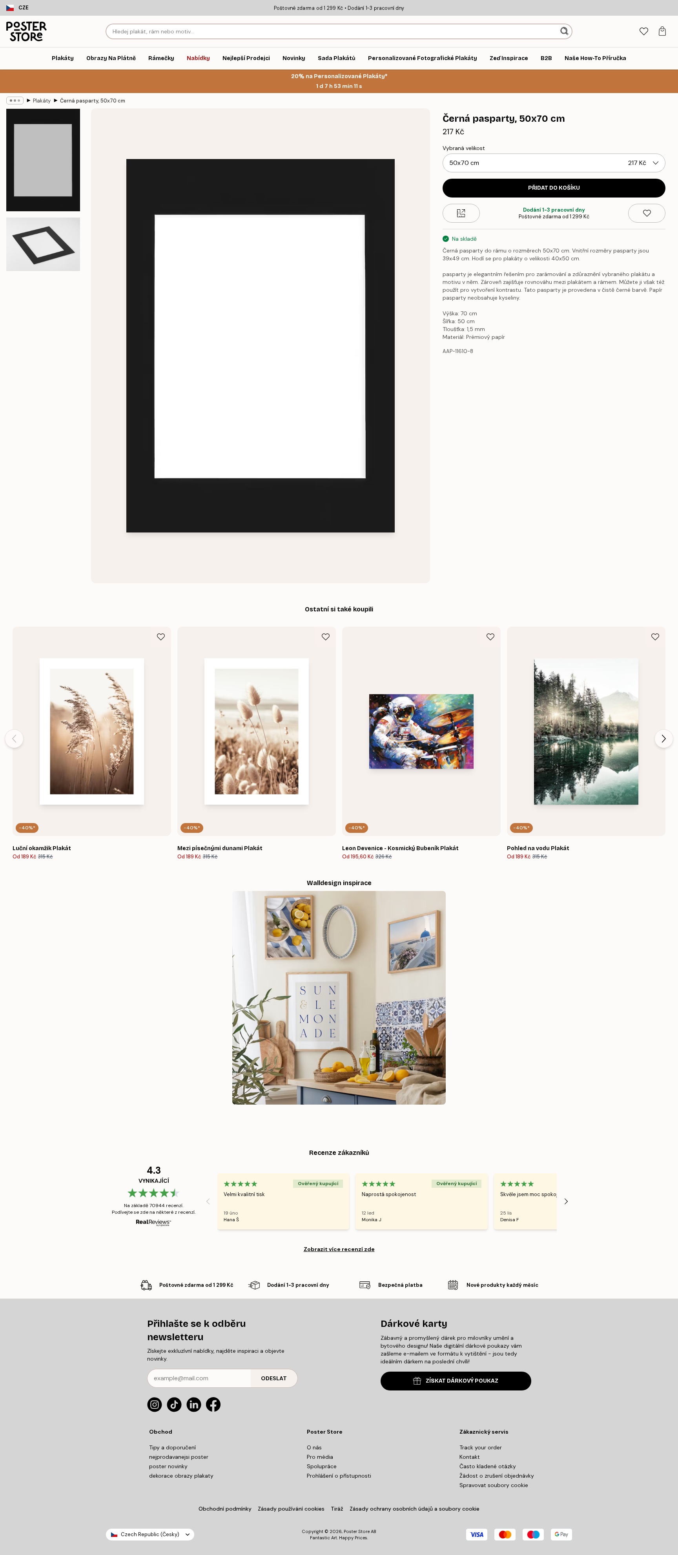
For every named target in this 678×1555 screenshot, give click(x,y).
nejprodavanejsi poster (178, 1456)
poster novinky (168, 1466)
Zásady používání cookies (291, 1508)
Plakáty (42, 100)
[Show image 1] (43, 160)
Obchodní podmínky (225, 1508)
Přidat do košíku (554, 188)
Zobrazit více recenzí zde (339, 1249)
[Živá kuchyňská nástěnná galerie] (339, 998)
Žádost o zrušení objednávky (496, 1475)
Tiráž (337, 1508)
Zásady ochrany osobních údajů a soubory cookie (414, 1508)
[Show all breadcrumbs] (15, 100)
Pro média (320, 1456)
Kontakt (469, 1456)
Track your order (480, 1447)
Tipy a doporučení (172, 1447)
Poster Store (357, 1531)
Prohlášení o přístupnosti (339, 1475)
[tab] (643, 31)
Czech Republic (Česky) (150, 1534)
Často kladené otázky (487, 1466)
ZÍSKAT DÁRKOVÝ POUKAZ (462, 1381)
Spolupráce (322, 1466)
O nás (314, 1447)
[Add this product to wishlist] (646, 213)
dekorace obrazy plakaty (181, 1475)
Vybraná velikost (464, 148)
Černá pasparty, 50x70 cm (92, 100)
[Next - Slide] (663, 738)
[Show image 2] (43, 244)
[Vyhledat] (565, 31)
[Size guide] (461, 213)
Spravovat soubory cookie (493, 1485)
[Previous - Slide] (14, 738)
